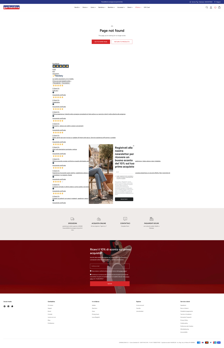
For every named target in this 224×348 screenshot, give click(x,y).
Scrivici (194, 2)
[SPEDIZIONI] (72, 224)
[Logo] (12, 7)
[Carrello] (219, 7)
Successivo (65, 83)
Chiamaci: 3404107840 (205, 2)
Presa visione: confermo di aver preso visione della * (109, 271)
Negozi (218, 2)
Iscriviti (110, 283)
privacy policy (123, 271)
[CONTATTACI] (125, 224)
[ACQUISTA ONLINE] (99, 224)
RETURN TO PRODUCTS (121, 42)
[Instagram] (4, 306)
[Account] (211, 7)
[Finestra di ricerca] (207, 7)
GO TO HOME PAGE (101, 42)
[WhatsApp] (12, 306)
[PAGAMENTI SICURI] (151, 224)
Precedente (56, 83)
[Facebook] (8, 306)
